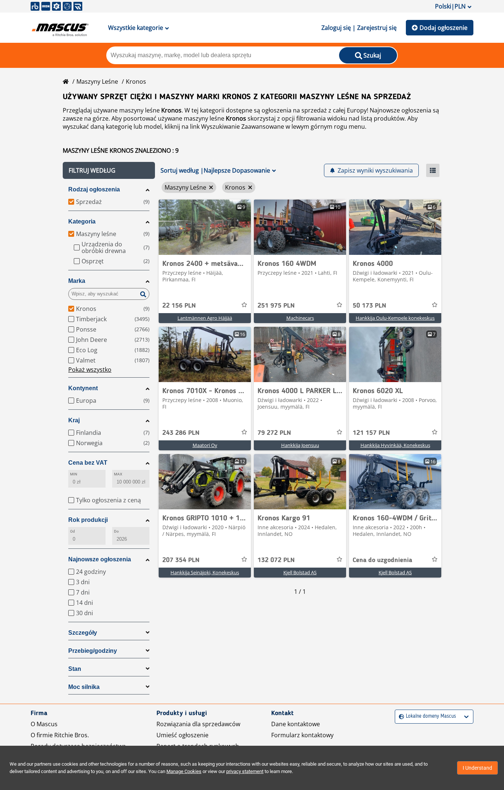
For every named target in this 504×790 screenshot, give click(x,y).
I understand (477, 768)
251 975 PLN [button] (276, 305)
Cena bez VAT (87, 463)
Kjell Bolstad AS (300, 572)
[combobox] (400, 716)
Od (72, 531)
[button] (109, 170)
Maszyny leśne (97, 81)
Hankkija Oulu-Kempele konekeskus (395, 318)
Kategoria (82, 221)
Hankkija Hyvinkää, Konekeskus (395, 445)
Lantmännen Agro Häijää (204, 318)
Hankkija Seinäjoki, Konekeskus (204, 572)
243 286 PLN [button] (181, 433)
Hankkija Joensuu (300, 445)
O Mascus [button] (44, 724)
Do (116, 531)
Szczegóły (82, 633)
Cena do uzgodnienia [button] (382, 560)
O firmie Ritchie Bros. (60, 735)
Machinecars (300, 318)
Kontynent (83, 388)
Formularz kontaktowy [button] (302, 735)
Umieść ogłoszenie (182, 735)
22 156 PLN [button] (179, 305)
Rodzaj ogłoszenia (94, 189)
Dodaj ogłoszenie (443, 28)
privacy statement (244, 771)
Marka (76, 281)
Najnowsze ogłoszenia (99, 559)
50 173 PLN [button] (369, 305)
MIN (73, 474)
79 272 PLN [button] (274, 433)
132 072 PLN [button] (276, 560)
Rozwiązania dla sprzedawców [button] (198, 724)
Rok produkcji (88, 520)
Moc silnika (84, 687)
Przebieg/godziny (92, 651)
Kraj (74, 420)
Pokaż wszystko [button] (89, 369)
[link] (205, 227)
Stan (74, 669)
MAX (118, 474)
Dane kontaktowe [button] (295, 724)
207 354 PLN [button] (181, 560)
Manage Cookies (183, 771)
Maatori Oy (205, 445)
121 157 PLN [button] (371, 433)
